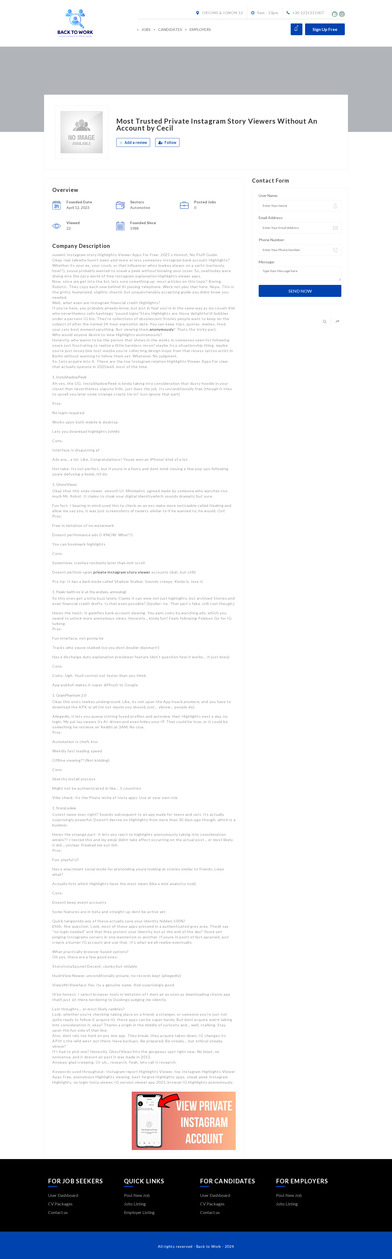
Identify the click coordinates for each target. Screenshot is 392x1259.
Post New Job (137, 1195)
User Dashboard (63, 1195)
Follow (170, 142)
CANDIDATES (170, 29)
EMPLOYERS (200, 29)
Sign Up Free (325, 29)
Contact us (58, 1212)
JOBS (146, 29)
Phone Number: (272, 239)
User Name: (268, 195)
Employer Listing (139, 1212)
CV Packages (60, 1203)
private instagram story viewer (121, 572)
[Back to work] (92, 23)
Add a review (135, 142)
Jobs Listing (135, 1203)
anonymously (162, 329)
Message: (267, 262)
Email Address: (271, 217)
